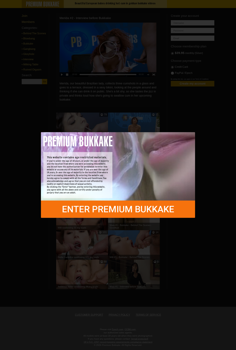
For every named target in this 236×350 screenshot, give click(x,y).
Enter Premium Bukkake (118, 209)
